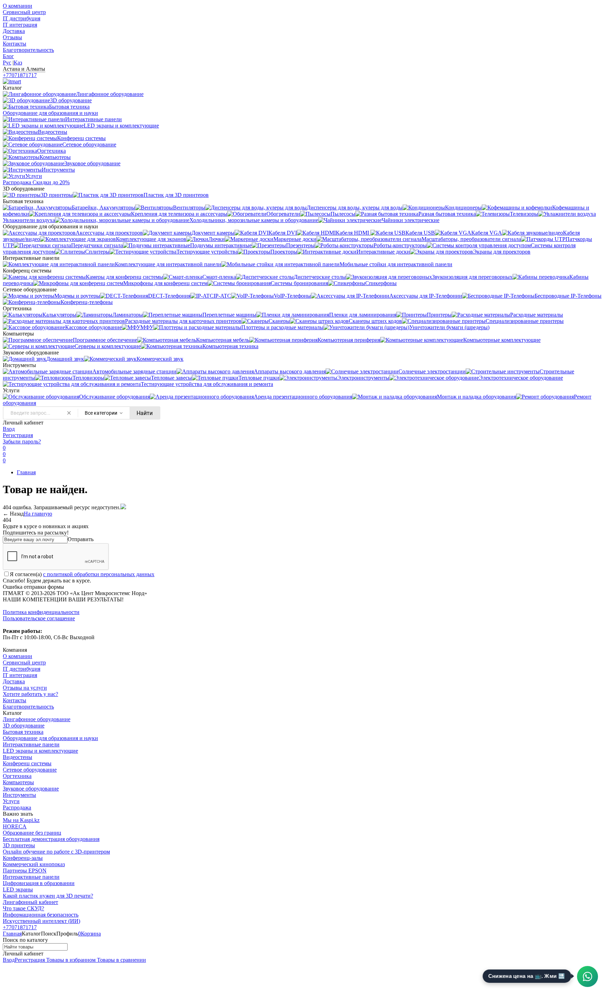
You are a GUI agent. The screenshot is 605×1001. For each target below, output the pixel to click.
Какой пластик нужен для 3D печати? (48, 896)
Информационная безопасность (40, 915)
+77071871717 (20, 75)
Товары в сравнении (121, 960)
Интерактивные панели (31, 744)
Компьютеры (18, 782)
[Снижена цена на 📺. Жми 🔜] (587, 976)
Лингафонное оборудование (36, 719)
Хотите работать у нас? (30, 694)
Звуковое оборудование (31, 789)
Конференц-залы (23, 858)
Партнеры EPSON (25, 871)
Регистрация (18, 435)
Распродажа (17, 807)
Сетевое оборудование (30, 770)
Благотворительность (28, 50)
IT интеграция (20, 25)
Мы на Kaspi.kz (21, 820)
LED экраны (18, 889)
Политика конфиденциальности (41, 612)
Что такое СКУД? (23, 908)
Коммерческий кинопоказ (34, 864)
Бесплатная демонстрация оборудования (51, 839)
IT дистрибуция (21, 18)
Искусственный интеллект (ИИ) (41, 921)
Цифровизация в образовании (39, 883)
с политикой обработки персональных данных (98, 574)
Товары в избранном (70, 960)
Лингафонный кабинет (30, 902)
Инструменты (19, 795)
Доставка (14, 31)
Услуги (11, 801)
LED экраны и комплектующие (40, 751)
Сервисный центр (24, 12)
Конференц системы (27, 763)
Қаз (18, 62)
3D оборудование (23, 726)
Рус (7, 62)
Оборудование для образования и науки (50, 738)
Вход (9, 429)
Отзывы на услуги (25, 688)
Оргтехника (17, 776)
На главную (38, 514)
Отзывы (12, 37)
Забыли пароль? (22, 441)
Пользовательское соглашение (39, 618)
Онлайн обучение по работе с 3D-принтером (56, 852)
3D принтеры (19, 845)
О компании (17, 6)
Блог (8, 56)
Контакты (14, 44)
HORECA (15, 826)
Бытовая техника (23, 732)
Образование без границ (32, 833)
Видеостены (17, 757)
